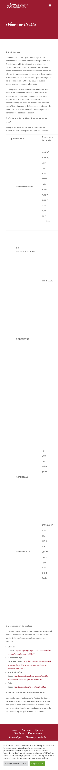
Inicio (15, 730)
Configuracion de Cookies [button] (15, 763)
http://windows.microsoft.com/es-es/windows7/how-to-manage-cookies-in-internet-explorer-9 (29, 665)
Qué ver (38, 730)
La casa (26, 730)
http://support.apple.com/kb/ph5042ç (30, 687)
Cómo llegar (15, 737)
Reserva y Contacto (36, 737)
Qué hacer (18, 733)
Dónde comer (35, 733)
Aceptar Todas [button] (37, 763)
